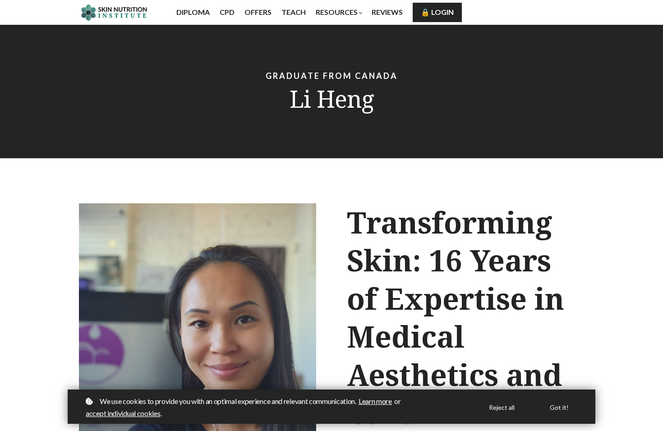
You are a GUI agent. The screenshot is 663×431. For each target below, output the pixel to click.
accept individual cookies (123, 413)
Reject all (502, 407)
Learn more (375, 401)
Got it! (559, 407)
